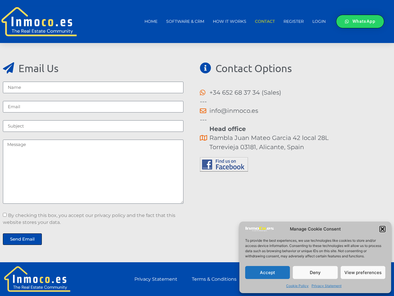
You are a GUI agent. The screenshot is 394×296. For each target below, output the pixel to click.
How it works (229, 21)
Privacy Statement (327, 286)
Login (319, 21)
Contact (265, 21)
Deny (315, 272)
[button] (382, 229)
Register (294, 21)
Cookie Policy (297, 286)
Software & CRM (185, 21)
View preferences (363, 272)
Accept (267, 272)
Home (151, 21)
